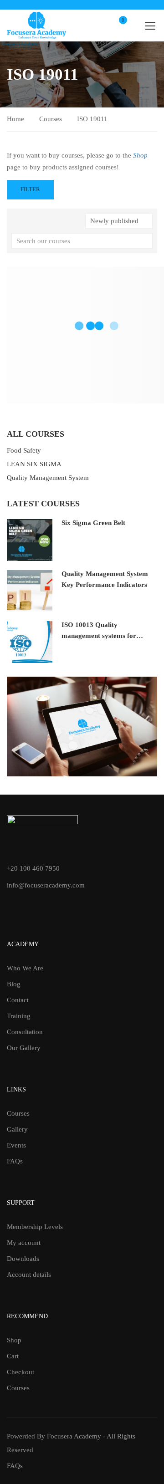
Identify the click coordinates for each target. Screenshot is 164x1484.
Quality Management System (48, 477)
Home (15, 118)
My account (24, 1242)
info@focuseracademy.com (46, 885)
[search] (146, 241)
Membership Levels (35, 1226)
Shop (14, 1340)
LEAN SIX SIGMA (34, 464)
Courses (50, 118)
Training (19, 1016)
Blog (13, 984)
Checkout (20, 1372)
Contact (18, 1000)
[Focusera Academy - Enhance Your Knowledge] (36, 25)
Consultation (25, 1031)
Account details (29, 1274)
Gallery (17, 1129)
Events (16, 1145)
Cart (13, 1356)
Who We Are (25, 968)
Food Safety (24, 450)
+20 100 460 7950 (33, 868)
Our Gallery (24, 1047)
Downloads (23, 1258)
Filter (30, 189)
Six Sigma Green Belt (93, 522)
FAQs (15, 1161)
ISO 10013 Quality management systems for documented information (99, 635)
